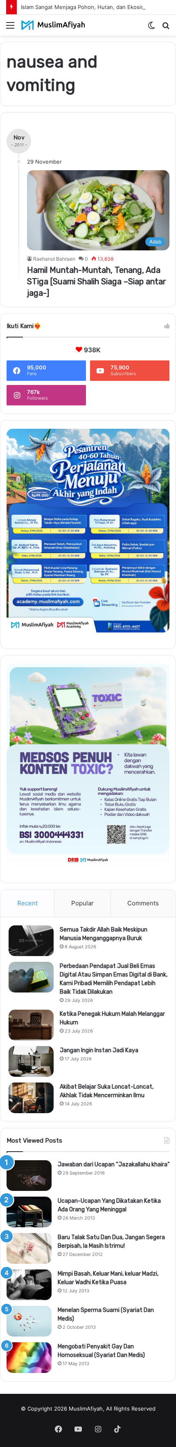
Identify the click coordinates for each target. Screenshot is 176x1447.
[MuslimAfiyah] (53, 25)
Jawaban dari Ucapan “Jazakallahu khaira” (113, 1164)
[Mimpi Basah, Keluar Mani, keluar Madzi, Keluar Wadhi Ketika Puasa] (29, 1284)
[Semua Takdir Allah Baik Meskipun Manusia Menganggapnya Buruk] (31, 940)
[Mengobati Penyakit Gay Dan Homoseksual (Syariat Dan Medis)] (29, 1357)
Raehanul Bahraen (54, 259)
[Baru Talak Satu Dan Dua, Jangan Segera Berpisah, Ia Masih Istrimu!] (29, 1248)
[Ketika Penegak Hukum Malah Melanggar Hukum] (31, 1025)
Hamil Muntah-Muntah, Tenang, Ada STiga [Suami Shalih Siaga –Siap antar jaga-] (96, 281)
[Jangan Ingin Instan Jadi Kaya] (31, 1061)
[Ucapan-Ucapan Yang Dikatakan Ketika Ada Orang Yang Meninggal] (29, 1212)
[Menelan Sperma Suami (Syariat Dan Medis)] (29, 1321)
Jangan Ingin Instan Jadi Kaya (99, 1050)
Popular (82, 903)
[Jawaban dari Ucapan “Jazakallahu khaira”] (29, 1175)
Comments (143, 903)
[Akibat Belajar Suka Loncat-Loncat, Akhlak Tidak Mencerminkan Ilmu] (31, 1097)
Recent (27, 903)
